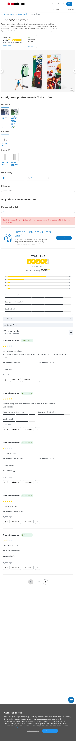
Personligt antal (9, 207)
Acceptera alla (50, 731)
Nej (7, 178)
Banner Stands (22, 14)
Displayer (13, 14)
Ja (32, 178)
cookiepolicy (34, 727)
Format (5, 131)
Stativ (4, 150)
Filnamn (5, 186)
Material (5, 104)
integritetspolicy (19, 727)
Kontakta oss (64, 238)
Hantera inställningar (33, 731)
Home (6, 14)
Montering (6, 172)
